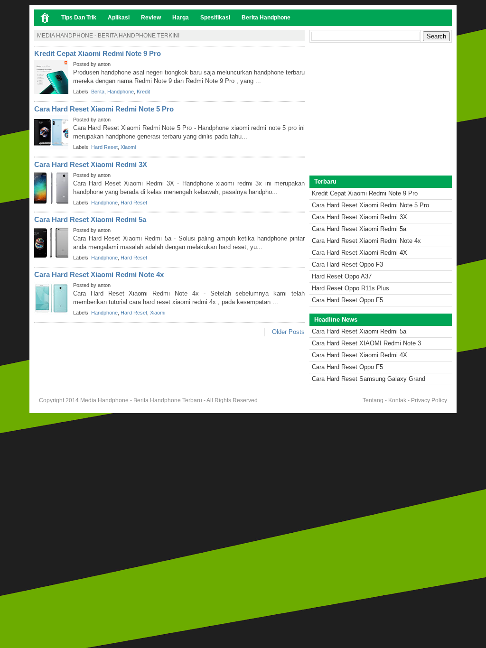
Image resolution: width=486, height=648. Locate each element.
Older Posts (288, 331)
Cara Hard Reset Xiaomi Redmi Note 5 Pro (104, 109)
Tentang (373, 400)
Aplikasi (119, 17)
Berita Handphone (266, 17)
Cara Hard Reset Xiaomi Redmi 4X (359, 252)
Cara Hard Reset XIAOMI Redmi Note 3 (366, 343)
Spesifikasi (215, 17)
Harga (180, 17)
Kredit (143, 91)
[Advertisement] (380, 109)
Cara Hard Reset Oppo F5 (347, 300)
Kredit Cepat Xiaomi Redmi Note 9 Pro (97, 53)
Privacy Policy (429, 400)
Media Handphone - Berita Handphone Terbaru (141, 400)
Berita (97, 91)
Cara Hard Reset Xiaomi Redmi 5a (90, 219)
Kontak (397, 400)
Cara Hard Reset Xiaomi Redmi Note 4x (99, 274)
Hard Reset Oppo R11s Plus (350, 288)
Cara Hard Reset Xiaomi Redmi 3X (90, 164)
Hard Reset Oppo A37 (342, 276)
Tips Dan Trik (78, 17)
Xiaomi (128, 147)
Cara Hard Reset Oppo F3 (347, 264)
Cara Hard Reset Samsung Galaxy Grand (368, 378)
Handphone (120, 91)
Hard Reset (104, 147)
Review (151, 17)
